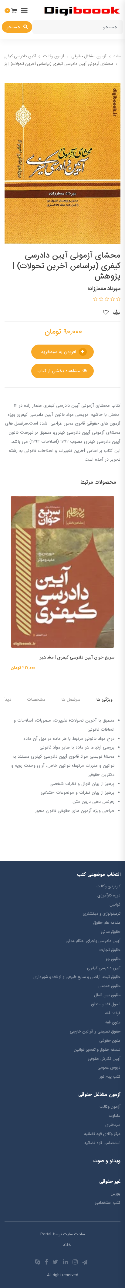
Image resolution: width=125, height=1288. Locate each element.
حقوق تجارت (109, 950)
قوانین (115, 904)
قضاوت (114, 1116)
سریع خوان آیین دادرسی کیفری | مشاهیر (77, 657)
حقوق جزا (112, 959)
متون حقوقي (109, 1040)
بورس (115, 1193)
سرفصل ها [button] (70, 699)
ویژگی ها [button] (104, 699)
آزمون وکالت (110, 1106)
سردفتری (112, 1125)
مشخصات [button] (36, 699)
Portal (45, 1234)
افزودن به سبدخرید (59, 351)
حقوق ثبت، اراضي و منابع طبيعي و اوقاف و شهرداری (76, 977)
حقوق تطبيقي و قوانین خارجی (95, 1031)
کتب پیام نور (110, 1076)
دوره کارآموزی (108, 895)
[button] (11, 10)
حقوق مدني (110, 932)
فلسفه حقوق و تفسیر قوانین (97, 1049)
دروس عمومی (108, 1067)
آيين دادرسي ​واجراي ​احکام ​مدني (93, 941)
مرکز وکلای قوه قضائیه (102, 1134)
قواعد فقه (112, 1013)
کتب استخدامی (107, 1203)
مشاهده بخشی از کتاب (59, 371)
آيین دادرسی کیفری (103, 968)
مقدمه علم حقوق (106, 922)
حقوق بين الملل (107, 995)
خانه (67, 1245)
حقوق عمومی (109, 986)
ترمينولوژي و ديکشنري (101, 913)
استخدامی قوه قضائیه (102, 1143)
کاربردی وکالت (108, 886)
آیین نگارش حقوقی (104, 1059)
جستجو (14, 27)
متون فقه (112, 1022)
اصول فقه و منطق (105, 1004)
